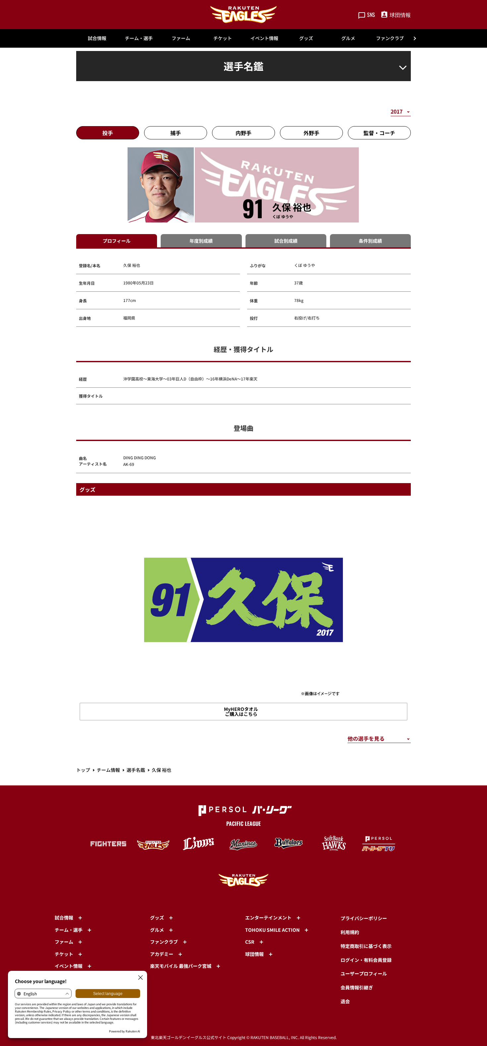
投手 (107, 133)
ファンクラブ (390, 38)
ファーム (181, 38)
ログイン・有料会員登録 (366, 960)
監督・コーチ (379, 133)
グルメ (348, 38)
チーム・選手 (139, 38)
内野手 (243, 133)
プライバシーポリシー (364, 918)
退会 (345, 1001)
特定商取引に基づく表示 (366, 946)
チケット (222, 38)
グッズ (306, 38)
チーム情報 (108, 770)
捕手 (175, 133)
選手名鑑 (136, 770)
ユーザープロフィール (364, 973)
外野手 (311, 133)
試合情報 (97, 38)
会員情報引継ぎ (357, 987)
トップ (83, 770)
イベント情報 (264, 38)
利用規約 (350, 932)
